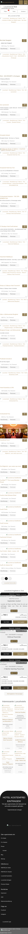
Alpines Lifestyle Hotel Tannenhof (7, 739)
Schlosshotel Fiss (5, 413)
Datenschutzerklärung (6, 901)
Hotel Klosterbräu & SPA (7, 387)
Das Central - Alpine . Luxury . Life (9, 551)
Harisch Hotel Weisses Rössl (8, 495)
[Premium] (24, 702)
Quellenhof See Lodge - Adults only (20, 759)
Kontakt (4, 850)
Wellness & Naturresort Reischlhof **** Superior (7, 721)
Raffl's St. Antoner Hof (6, 565)
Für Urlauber (4, 842)
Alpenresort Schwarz (6, 537)
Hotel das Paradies (20, 712)
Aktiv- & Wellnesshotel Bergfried (9, 314)
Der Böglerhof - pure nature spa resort (10, 466)
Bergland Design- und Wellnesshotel (10, 330)
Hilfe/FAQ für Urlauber (6, 871)
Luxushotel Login (6, 921)
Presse (2, 846)
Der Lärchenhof (4, 105)
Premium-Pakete (5, 884)
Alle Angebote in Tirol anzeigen (14, 693)
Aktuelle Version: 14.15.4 (5, 932)
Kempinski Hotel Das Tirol (7, 167)
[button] (2, 578)
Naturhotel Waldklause (6, 256)
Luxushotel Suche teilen (10, 583)
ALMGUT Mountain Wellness (20, 740)
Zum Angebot (20, 622)
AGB (2, 897)
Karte (13, 11)
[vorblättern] (24, 28)
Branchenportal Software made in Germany (10, 929)
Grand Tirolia (3, 509)
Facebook (3, 910)
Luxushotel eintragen (6, 880)
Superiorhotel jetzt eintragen (15, 809)
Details (14, 611)
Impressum (3, 893)
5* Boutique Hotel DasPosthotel (9, 226)
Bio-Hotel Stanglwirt (5, 40)
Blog (2, 854)
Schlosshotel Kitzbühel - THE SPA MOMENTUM (9, 197)
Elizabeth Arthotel (5, 135)
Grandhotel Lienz (5, 440)
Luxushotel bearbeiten (6, 876)
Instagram (3, 914)
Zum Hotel (6, 622)
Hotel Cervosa (4, 523)
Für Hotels (3, 838)
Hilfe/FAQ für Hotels (6, 867)
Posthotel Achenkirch (6, 358)
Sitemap (3, 858)
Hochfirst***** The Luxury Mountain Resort (9, 481)
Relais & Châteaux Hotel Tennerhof (10, 285)
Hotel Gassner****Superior (7, 763)
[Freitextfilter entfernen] (21, 2)
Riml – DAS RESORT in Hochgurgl (10, 76)
